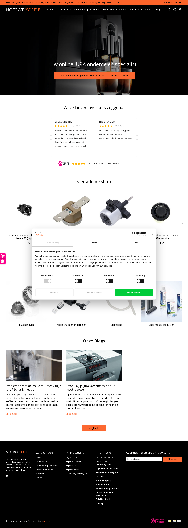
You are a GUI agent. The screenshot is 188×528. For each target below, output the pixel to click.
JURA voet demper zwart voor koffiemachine (161, 237)
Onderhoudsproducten (161, 324)
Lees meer (11, 413)
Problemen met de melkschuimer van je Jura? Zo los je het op (33, 387)
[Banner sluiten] (152, 234)
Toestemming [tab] (52, 243)
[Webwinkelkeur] (157, 522)
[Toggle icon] (169, 9)
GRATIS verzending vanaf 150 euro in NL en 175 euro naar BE (94, 75)
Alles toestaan (133, 292)
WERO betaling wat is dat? (108, 488)
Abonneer (172, 459)
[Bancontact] (174, 521)
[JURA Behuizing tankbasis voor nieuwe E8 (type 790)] (26, 211)
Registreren (71, 457)
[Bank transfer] (179, 521)
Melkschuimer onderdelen (71, 324)
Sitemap (99, 503)
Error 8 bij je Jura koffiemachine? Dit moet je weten (90, 387)
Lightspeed (46, 521)
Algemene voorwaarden (107, 468)
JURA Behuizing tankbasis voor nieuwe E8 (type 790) (26, 237)
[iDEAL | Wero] (169, 521)
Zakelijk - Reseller (104, 499)
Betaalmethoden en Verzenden (105, 493)
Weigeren (54, 292)
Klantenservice (102, 484)
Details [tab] (94, 243)
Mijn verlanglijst (73, 469)
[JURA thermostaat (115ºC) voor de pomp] (71, 211)
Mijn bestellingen (73, 461)
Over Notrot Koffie (104, 457)
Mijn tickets (71, 465)
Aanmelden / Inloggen (172, 2)
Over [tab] (135, 243)
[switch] (78, 281)
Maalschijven (26, 324)
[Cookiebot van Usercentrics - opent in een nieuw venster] (134, 234)
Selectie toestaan (94, 292)
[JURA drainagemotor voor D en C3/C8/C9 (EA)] (116, 211)
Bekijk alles (94, 428)
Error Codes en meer (45, 469)
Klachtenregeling (103, 480)
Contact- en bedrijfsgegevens (104, 463)
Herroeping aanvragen (76, 473)
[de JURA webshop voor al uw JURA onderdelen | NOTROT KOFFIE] (23, 9)
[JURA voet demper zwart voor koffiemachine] (161, 211)
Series (38, 457)
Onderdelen (41, 461)
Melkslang (116, 324)
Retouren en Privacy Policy (108, 472)
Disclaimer (100, 476)
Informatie (41, 473)
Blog (158, 9)
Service (149, 9)
